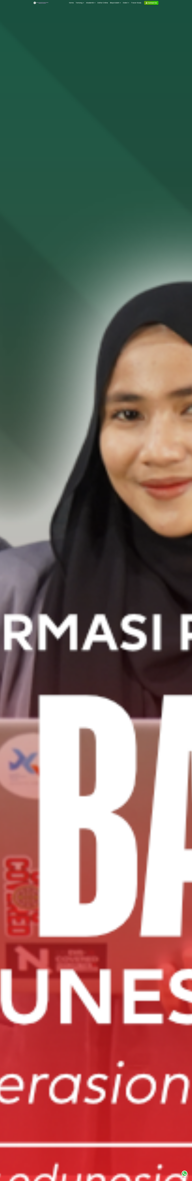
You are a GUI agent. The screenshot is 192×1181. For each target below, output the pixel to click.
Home (71, 3)
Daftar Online (102, 3)
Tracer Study (136, 3)
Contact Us (152, 3)
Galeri (125, 3)
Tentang (79, 3)
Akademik (90, 3)
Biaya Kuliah (114, 3)
